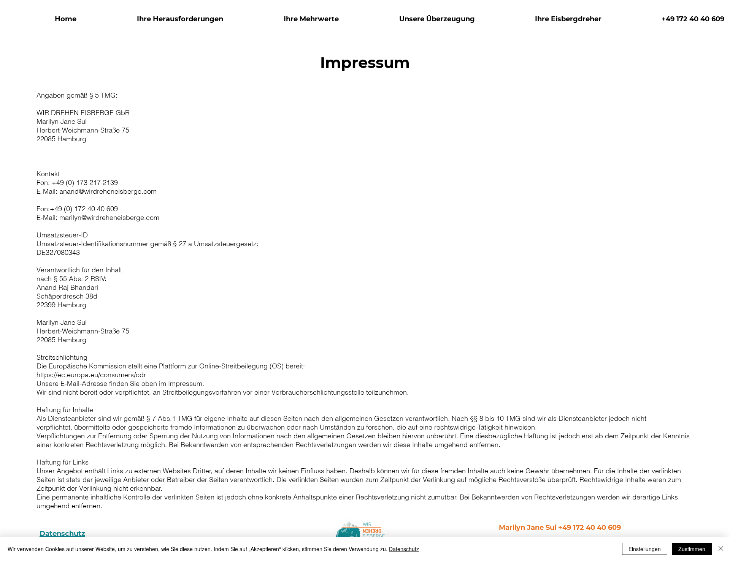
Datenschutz (62, 533)
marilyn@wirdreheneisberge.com (109, 217)
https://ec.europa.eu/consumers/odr (91, 374)
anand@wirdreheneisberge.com (108, 191)
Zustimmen (691, 549)
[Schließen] (720, 549)
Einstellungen (644, 549)
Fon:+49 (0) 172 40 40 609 (77, 208)
